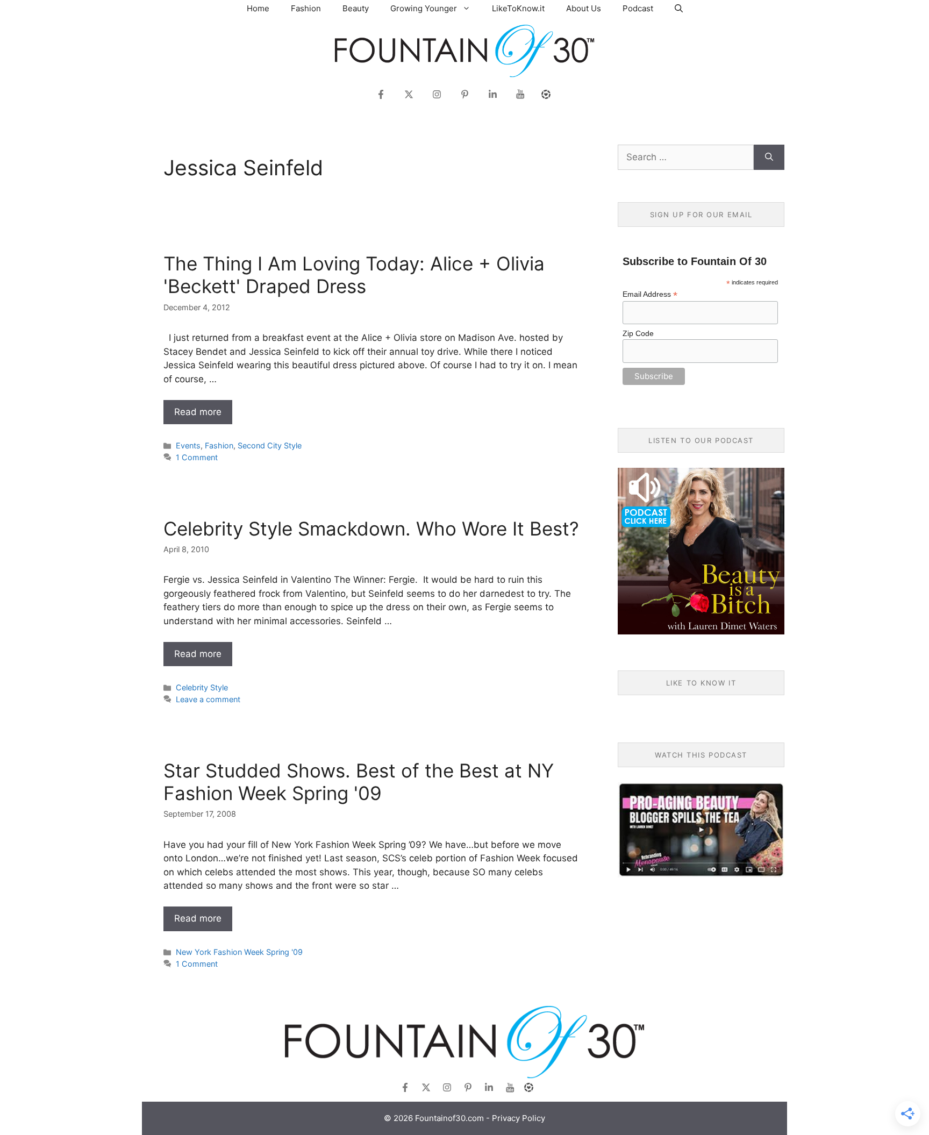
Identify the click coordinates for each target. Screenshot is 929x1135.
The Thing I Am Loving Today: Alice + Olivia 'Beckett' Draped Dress (354, 274)
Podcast (638, 8)
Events (188, 445)
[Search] (769, 157)
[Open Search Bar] (679, 8)
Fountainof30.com (449, 1118)
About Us (583, 8)
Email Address (650, 294)
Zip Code (638, 333)
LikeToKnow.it (518, 8)
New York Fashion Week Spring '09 (239, 951)
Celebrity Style (202, 687)
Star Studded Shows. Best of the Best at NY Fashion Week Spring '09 (358, 781)
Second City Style (270, 445)
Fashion (306, 8)
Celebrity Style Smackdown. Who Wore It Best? (371, 528)
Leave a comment (208, 699)
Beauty (355, 8)
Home (258, 8)
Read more (197, 411)
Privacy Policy (518, 1118)
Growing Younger (423, 8)
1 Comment (197, 457)
